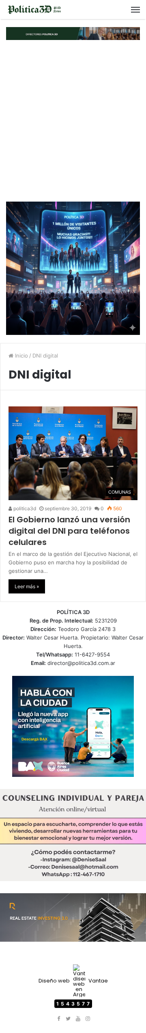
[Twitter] (68, 1019)
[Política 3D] (34, 9)
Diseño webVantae (73, 981)
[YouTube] (78, 1019)
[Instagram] (87, 1019)
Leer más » (27, 586)
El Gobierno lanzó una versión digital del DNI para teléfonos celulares (69, 531)
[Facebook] (58, 1019)
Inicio (20, 355)
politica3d (24, 508)
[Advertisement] (73, 121)
